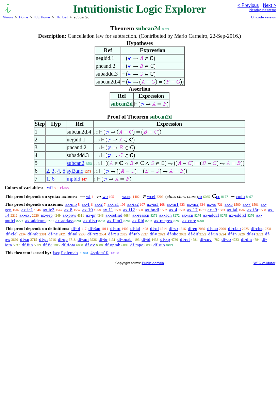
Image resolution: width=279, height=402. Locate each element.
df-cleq (257, 228)
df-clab (234, 228)
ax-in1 (173, 204)
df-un (213, 233)
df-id (146, 239)
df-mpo (137, 244)
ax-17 (192, 209)
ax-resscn (140, 215)
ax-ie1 (27, 209)
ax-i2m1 (114, 220)
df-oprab (112, 244)
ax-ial (232, 209)
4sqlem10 (100, 252)
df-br (103, 239)
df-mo (212, 228)
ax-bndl (152, 209)
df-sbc (172, 233)
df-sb (173, 228)
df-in (232, 233)
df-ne (53, 233)
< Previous (248, 5)
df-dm (246, 239)
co (200, 196)
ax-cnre (189, 220)
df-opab (124, 239)
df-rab (134, 233)
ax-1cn (165, 215)
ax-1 (86, 204)
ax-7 (247, 204)
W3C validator (264, 263)
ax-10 (87, 209)
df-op (63, 239)
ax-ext (25, 215)
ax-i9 (212, 209)
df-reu (113, 233)
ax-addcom (35, 220)
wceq (127, 196)
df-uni (83, 239)
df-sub (159, 244)
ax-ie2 (48, 209)
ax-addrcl (237, 215)
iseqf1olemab (65, 252)
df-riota (68, 244)
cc (218, 196)
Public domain (153, 263)
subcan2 (75, 163)
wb (105, 196)
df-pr (43, 239)
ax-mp (71, 204)
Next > (269, 5)
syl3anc (75, 171)
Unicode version (263, 17)
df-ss (251, 233)
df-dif (193, 233)
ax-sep (47, 215)
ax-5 (229, 204)
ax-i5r (252, 209)
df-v (153, 233)
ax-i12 (129, 209)
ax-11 (108, 209)
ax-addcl (211, 215)
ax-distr (90, 220)
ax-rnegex (163, 220)
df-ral (73, 233)
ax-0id (138, 220)
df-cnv (206, 239)
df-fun (27, 244)
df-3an (94, 228)
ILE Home (42, 17)
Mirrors (8, 17)
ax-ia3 (153, 204)
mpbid (73, 179)
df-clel (12, 233)
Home (23, 17)
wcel (151, 196)
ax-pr (91, 215)
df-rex (92, 233)
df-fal (135, 228)
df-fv (47, 244)
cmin (240, 196)
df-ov (90, 244)
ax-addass (64, 220)
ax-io (211, 204)
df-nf (154, 228)
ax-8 (68, 209)
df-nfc (33, 233)
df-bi (75, 228)
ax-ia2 (133, 204)
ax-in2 (193, 204)
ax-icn (187, 215)
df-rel (185, 239)
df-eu (192, 228)
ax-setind (113, 215)
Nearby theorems (262, 10)
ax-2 (99, 204)
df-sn (24, 239)
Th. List (62, 17)
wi (88, 196)
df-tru (115, 228)
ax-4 (173, 209)
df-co (226, 239)
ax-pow (69, 215)
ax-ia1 (113, 204)
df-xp (165, 239)
